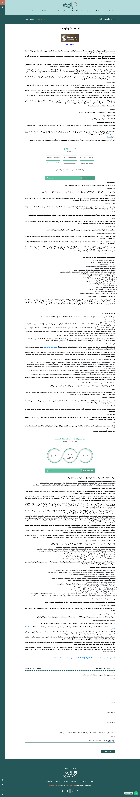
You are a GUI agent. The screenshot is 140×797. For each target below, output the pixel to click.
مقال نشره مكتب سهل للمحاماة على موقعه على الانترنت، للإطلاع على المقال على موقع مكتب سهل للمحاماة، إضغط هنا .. (83, 657)
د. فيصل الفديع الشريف (109, 10)
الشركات (110, 134)
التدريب (63, 10)
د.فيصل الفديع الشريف (72, 785)
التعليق (113, 678)
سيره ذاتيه (65, 781)
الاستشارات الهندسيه (41, 10)
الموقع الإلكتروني (110, 722)
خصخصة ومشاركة (80, 10)
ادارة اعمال (70, 10)
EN (2, 2)
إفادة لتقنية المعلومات (54, 785)
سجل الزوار (57, 781)
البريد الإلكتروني (110, 712)
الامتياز (107, 230)
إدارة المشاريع (98, 10)
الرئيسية (91, 781)
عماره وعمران (89, 10)
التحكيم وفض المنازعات (54, 10)
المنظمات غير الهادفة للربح (50, 347)
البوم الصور (73, 781)
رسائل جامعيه (31, 10)
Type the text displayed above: (98, 741)
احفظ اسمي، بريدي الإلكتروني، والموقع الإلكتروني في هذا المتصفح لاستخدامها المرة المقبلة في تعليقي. (86, 732)
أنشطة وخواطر (83, 781)
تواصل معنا (49, 781)
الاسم (113, 702)
